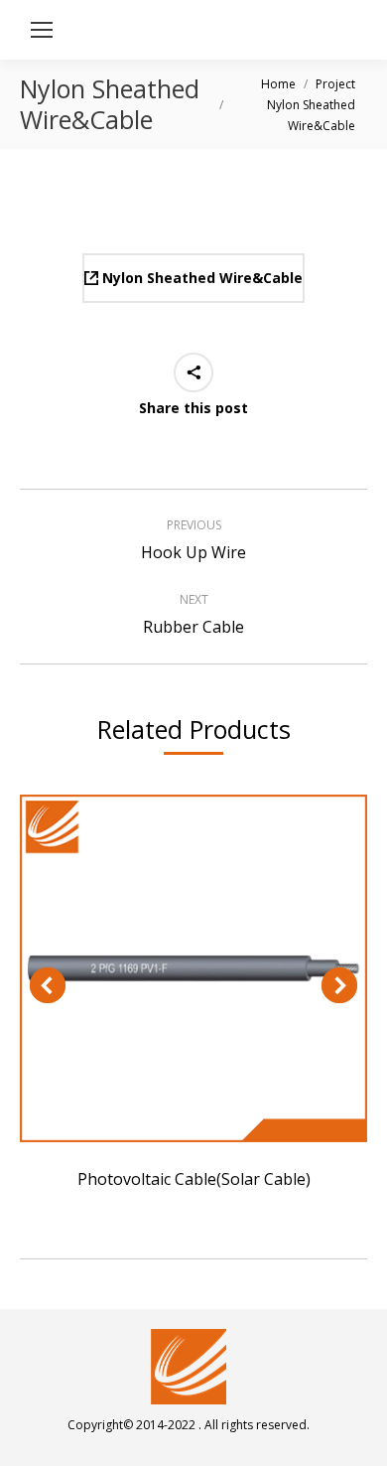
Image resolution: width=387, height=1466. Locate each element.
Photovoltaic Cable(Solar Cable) (193, 968)
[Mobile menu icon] (42, 30)
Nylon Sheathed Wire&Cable (200, 277)
